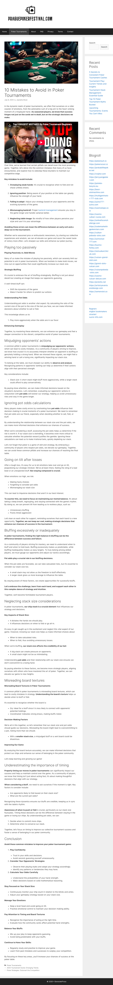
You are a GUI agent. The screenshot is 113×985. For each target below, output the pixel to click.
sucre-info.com (96, 317)
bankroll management (48, 210)
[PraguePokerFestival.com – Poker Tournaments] (30, 14)
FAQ (41, 32)
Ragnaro (93, 309)
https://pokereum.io (97, 161)
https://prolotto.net (97, 282)
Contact (70, 32)
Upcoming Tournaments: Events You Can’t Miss (98, 111)
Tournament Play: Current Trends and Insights (97, 84)
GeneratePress (60, 981)
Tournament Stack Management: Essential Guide (97, 93)
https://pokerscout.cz (98, 164)
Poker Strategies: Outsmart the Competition (23, 970)
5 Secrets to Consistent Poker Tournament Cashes (98, 75)
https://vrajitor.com (97, 174)
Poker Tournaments (19, 32)
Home (4, 32)
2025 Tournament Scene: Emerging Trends (23, 968)
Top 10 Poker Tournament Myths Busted (97, 102)
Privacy (50, 32)
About (33, 32)
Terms (60, 32)
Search (92, 43)
